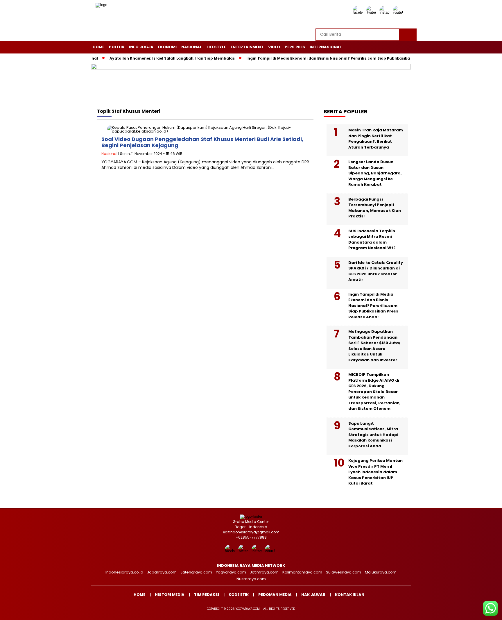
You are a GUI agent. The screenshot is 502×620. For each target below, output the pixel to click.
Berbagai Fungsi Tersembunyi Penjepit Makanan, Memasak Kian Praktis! (374, 207)
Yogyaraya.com (231, 572)
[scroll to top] (482, 611)
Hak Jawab (313, 594)
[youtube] (399, 12)
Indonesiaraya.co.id (124, 572)
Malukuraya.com (381, 572)
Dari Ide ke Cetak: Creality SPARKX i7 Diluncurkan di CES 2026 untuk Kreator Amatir (375, 271)
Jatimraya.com (264, 572)
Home (98, 47)
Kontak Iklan (349, 594)
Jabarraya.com (162, 572)
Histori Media (169, 594)
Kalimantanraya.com (302, 572)
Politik (116, 47)
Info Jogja (141, 47)
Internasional (326, 47)
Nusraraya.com (251, 579)
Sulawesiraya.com (343, 572)
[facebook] (359, 12)
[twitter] (372, 12)
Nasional (191, 47)
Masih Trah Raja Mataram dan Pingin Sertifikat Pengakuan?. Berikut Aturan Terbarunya (375, 138)
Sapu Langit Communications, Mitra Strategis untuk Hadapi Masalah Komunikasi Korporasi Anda (373, 435)
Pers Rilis (295, 47)
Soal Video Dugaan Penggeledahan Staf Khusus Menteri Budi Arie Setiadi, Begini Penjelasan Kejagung (202, 142)
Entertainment (247, 47)
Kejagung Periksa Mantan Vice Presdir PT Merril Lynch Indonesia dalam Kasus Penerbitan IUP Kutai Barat (375, 472)
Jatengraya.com (196, 572)
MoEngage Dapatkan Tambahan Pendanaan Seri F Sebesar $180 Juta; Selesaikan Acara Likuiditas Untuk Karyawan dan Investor (374, 346)
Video (274, 47)
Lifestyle (216, 47)
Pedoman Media (275, 594)
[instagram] (385, 12)
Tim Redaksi (206, 594)
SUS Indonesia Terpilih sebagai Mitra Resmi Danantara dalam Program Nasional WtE (371, 239)
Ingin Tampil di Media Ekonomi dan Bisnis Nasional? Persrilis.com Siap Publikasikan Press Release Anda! (337, 58)
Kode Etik (239, 594)
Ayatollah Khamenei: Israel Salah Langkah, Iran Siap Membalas (160, 58)
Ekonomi (167, 47)
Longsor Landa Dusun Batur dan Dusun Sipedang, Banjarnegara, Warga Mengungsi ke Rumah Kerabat (375, 173)
